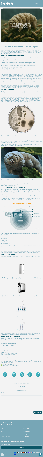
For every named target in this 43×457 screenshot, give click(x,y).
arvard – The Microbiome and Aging (9, 353)
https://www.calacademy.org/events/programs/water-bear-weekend (23, 179)
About (2, 430)
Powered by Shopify (6, 451)
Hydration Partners (5, 438)
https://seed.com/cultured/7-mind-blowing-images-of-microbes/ (22, 135)
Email (2, 397)
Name (2, 392)
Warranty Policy (26, 431)
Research (3, 431)
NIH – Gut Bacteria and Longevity (8, 354)
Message (3, 401)
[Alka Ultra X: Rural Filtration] (21, 306)
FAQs (2, 428)
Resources (3, 434)
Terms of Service (26, 434)
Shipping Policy (26, 428)
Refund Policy (25, 433)
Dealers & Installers (5, 436)
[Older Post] (2, 417)
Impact (2, 433)
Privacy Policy (26, 436)
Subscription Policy (27, 430)
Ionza (5, 450)
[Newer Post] (41, 417)
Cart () (40, 4)
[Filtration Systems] (21, 375)
